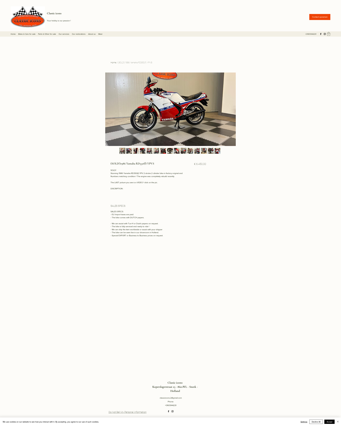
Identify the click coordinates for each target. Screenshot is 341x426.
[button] (319, 17)
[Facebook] (320, 34)
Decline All (316, 421)
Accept (329, 421)
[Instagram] (324, 34)
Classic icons (54, 13)
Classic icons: (175, 382)
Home (113, 62)
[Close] (337, 422)
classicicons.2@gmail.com (171, 398)
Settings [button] (304, 421)
